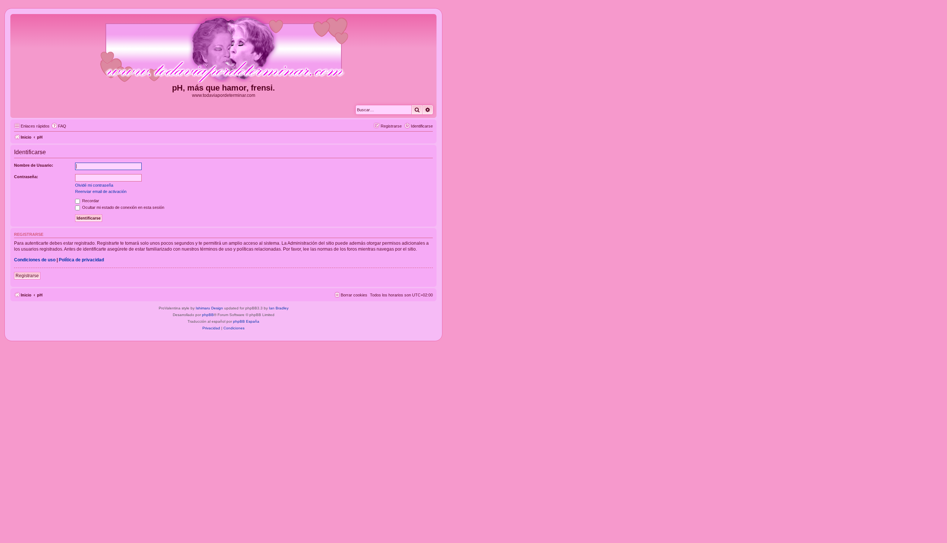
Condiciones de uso (34, 259)
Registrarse (27, 275)
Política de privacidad (81, 259)
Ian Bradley (279, 308)
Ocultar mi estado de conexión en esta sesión (122, 207)
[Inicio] (223, 49)
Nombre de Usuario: (33, 165)
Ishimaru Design (209, 308)
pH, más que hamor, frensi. (223, 87)
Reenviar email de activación (101, 191)
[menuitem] (58, 126)
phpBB (208, 315)
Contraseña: (26, 176)
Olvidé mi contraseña (94, 185)
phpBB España (246, 321)
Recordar (90, 200)
